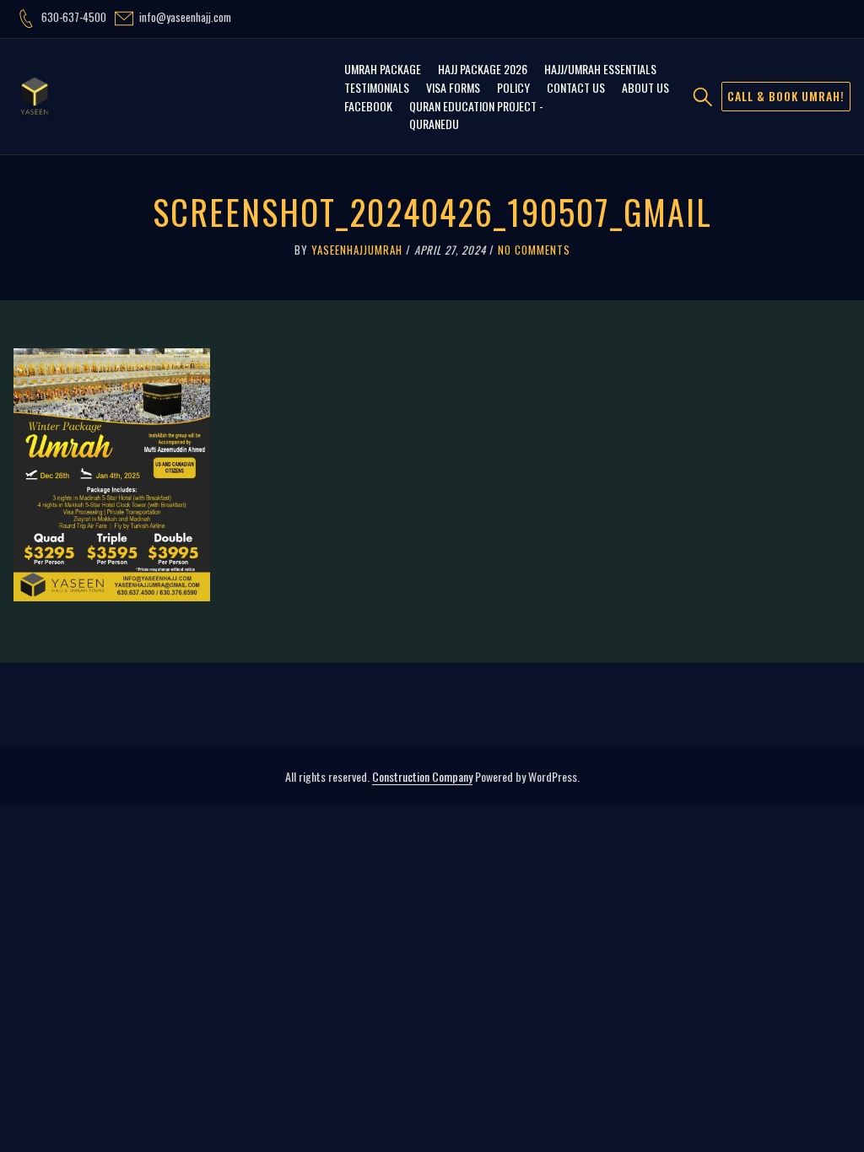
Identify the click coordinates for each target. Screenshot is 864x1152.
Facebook (368, 106)
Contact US (576, 87)
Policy (513, 87)
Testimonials (376, 87)
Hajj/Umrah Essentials (600, 69)
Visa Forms (453, 87)
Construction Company (422, 776)
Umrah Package (382, 69)
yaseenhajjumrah (356, 249)
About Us (645, 87)
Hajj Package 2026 (482, 69)
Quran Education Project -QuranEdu (476, 114)
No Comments (534, 249)
